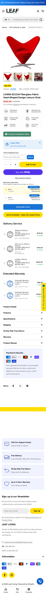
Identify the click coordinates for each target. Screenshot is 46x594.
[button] (43, 297)
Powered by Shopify (26, 584)
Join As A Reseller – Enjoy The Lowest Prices (23, 215)
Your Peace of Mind (19, 485)
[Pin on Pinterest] (27, 386)
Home (4, 27)
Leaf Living (12, 584)
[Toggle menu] (3, 11)
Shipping (16, 104)
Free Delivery (16, 455)
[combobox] (23, 19)
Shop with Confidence (20, 472)
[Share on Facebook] (13, 386)
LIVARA (13, 89)
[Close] (40, 142)
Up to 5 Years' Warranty (20, 482)
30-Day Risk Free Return (21, 469)
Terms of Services (31, 517)
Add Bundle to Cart (23, 207)
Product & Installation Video (18, 134)
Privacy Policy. (7, 520)
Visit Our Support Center (21, 442)
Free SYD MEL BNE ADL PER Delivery (26, 459)
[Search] (40, 19)
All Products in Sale (17, 27)
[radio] (23, 190)
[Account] (38, 11)
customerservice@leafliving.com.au (18, 542)
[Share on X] (20, 386)
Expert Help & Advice (19, 445)
